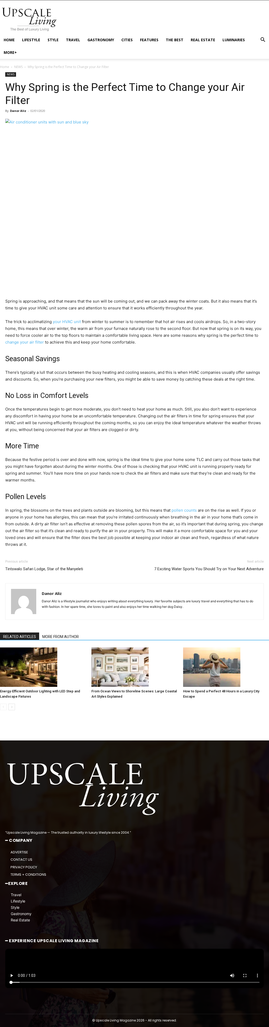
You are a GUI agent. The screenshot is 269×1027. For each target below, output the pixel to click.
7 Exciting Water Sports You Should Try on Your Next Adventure (209, 569)
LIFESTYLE (31, 39)
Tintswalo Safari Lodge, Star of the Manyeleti (44, 569)
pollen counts (184, 510)
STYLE (53, 39)
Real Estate (20, 920)
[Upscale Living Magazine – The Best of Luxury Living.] (84, 789)
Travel (16, 895)
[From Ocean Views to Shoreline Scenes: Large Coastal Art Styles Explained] (134, 667)
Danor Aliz (18, 111)
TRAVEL (73, 39)
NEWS (18, 67)
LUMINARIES (234, 39)
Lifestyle (18, 901)
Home (4, 67)
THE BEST (174, 39)
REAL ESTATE (203, 39)
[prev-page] (3, 707)
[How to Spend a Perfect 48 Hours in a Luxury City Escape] (226, 667)
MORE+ (10, 52)
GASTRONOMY (100, 39)
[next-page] (11, 707)
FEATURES (149, 39)
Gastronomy (21, 913)
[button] (262, 40)
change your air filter (24, 342)
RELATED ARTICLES (19, 637)
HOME (9, 39)
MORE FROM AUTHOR (60, 637)
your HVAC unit (67, 321)
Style (15, 907)
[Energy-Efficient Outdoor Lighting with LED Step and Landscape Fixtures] (43, 667)
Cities (127, 39)
